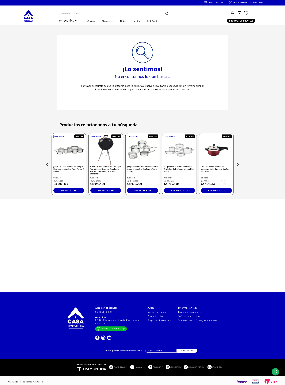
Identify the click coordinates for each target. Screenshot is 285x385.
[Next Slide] (237, 164)
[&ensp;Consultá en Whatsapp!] (275, 372)
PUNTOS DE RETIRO (216, 2)
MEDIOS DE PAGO (240, 2)
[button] (224, 183)
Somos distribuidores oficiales (91, 364)
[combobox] (114, 13)
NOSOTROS (258, 2)
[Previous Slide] (47, 164)
